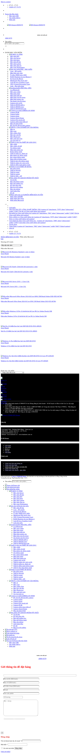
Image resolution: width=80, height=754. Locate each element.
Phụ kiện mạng (18, 571)
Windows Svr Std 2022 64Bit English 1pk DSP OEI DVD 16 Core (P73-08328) (24, 361)
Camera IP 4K (17, 605)
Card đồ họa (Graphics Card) (22, 521)
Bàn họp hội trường (19, 627)
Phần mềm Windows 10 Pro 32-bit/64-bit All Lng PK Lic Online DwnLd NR (24, 316)
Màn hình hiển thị (19, 532)
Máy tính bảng (18, 498)
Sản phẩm (16, 489)
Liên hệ (11, 228)
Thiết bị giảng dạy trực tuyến (22, 562)
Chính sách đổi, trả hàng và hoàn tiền (16, 467)
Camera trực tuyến (19, 560)
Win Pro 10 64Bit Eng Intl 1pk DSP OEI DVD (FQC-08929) (19, 331)
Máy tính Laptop (18, 500)
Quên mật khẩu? (5, 751)
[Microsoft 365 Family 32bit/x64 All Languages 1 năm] (19, 266)
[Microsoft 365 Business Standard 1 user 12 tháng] (17, 252)
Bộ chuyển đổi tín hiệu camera (20, 125)
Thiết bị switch (18, 577)
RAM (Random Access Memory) (24, 519)
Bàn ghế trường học (19, 618)
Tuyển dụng (13, 224)
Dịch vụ (7, 449)
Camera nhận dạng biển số (22, 607)
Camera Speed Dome (20, 609)
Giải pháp (16, 633)
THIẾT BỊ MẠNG (26, 569)
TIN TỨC (14, 629)
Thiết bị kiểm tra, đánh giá (22, 564)
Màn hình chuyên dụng (21, 536)
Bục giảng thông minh (20, 554)
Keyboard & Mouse (19, 511)
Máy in (15, 583)
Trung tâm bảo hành (20, 641)
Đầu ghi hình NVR (19, 611)
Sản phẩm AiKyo (14, 18)
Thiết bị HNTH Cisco (20, 541)
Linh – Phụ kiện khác (17, 86)
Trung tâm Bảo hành (11, 14)
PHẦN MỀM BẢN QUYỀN (34, 195)
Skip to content (6, 2)
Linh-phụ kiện (18, 523)
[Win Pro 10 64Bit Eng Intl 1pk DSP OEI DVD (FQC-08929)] (21, 326)
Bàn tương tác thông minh (21, 551)
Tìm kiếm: (8, 41)
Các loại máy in (15, 140)
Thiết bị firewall (18, 573)
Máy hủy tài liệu (18, 588)
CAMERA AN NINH (28, 110)
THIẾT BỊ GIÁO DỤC (29, 142)
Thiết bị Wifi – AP (16, 176)
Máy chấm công (18, 586)
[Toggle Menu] (6, 204)
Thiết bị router (18, 575)
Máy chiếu (16, 547)
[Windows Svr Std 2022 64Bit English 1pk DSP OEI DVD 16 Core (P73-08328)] (27, 356)
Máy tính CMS (14, 16)
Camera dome (17, 601)
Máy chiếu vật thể (19, 549)
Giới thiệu (12, 207)
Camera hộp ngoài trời (20, 603)
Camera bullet (17, 599)
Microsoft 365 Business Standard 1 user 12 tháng (15, 257)
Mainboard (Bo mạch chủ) (22, 515)
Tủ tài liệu (16, 614)
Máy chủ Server (18, 493)
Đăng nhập (18, 748)
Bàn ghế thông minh (20, 620)
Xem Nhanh (5, 253)
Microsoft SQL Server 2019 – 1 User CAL (13, 286)
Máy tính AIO (17, 496)
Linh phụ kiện (24, 506)
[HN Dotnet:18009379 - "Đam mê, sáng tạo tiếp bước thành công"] (23, 25)
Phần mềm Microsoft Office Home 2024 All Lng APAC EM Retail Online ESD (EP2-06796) (28, 301)
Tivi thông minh (18, 553)
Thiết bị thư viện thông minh (22, 568)
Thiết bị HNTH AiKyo (20, 539)
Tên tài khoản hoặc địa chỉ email (11, 741)
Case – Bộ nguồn (19, 510)
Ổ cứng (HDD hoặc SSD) (21, 513)
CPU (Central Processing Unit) (23, 517)
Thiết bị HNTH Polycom (18, 108)
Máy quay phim (18, 528)
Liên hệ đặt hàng (6, 265)
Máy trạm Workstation (17, 67)
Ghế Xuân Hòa (18, 624)
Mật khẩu (4, 744)
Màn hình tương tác (19, 558)
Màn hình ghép (18, 530)
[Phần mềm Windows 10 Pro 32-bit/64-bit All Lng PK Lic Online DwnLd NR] (26, 311)
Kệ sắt (12, 193)
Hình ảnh (12, 19)
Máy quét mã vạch (19, 592)
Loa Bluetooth (18, 526)
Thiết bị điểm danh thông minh (20, 165)
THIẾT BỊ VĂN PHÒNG (30, 127)
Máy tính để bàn (18, 495)
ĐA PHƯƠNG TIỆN (24, 525)
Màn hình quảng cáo (20, 534)
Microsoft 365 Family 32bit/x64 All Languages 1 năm (17, 271)
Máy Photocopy (18, 590)
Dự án (13, 635)
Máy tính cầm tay (19, 502)
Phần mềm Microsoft (17, 200)
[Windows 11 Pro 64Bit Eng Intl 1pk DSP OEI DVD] (18, 341)
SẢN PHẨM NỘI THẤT (31, 178)
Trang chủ (16, 485)
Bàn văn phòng (18, 622)
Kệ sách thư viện (18, 616)
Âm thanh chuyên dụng (21, 538)
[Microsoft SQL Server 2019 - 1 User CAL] (15, 281)
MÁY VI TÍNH (17, 491)
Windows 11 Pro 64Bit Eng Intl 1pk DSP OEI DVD (16, 346)
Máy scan (16, 584)
